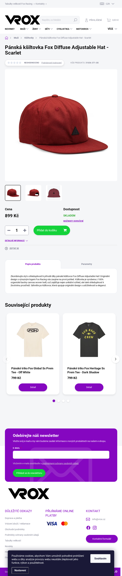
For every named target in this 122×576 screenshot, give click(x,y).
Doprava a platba (13, 518)
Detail (33, 387)
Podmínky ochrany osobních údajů (22, 535)
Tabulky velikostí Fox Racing (18, 4)
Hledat (75, 20)
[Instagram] (94, 527)
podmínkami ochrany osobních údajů (60, 463)
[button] (53, 401)
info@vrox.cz (98, 519)
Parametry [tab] (86, 264)
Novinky (9, 546)
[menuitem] (11, 29)
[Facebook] (88, 527)
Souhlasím (100, 558)
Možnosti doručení (73, 221)
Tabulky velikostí (13, 540)
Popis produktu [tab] (33, 264)
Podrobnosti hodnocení (51, 63)
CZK (108, 4)
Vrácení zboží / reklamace (17, 523)
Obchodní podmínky (15, 529)
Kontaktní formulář (101, 539)
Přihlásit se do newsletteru (29, 473)
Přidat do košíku (47, 230)
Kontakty (40, 4)
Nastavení (20, 570)
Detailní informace (15, 241)
